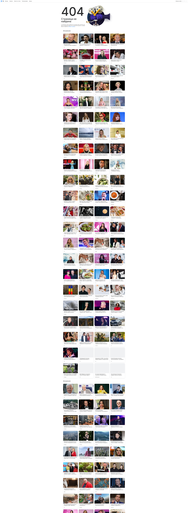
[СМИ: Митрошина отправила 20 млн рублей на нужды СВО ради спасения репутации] (86, 119)
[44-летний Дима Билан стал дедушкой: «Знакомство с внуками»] (86, 41)
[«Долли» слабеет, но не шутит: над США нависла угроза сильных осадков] (70, 308)
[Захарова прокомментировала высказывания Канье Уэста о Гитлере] (70, 119)
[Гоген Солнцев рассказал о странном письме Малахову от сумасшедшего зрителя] (86, 88)
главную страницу (71, 26)
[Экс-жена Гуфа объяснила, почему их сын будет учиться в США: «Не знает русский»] (70, 417)
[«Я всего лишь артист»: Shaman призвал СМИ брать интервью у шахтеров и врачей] (101, 386)
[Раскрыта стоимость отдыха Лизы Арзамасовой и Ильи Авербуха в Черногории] (70, 198)
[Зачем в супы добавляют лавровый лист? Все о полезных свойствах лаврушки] (101, 182)
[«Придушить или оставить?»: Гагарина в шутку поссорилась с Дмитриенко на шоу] (86, 245)
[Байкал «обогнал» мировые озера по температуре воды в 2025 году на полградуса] (86, 135)
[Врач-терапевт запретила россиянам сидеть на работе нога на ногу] (117, 182)
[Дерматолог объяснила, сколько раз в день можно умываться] (101, 245)
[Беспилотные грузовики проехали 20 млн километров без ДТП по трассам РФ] (86, 323)
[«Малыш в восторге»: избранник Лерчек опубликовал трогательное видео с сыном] (86, 292)
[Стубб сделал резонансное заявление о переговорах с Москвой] (101, 166)
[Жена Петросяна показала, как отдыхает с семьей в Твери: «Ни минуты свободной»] (101, 119)
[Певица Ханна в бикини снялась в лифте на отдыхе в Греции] (117, 402)
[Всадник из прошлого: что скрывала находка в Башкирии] (101, 339)
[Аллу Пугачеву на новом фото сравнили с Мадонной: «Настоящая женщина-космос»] (70, 182)
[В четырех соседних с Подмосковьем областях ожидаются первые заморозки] (86, 182)
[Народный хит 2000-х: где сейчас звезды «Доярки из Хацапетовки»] (101, 355)
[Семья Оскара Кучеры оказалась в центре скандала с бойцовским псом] (86, 469)
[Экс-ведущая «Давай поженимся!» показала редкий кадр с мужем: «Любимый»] (101, 41)
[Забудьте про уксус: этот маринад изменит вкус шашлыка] (86, 485)
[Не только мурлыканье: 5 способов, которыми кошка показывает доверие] (101, 370)
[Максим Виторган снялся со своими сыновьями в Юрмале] (70, 260)
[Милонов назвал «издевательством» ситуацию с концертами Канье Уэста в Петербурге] (70, 41)
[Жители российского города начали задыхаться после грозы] (117, 433)
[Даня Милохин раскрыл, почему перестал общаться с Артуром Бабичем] (86, 103)
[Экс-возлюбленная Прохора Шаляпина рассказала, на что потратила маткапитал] (101, 454)
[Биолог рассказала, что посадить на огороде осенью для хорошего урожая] (70, 370)
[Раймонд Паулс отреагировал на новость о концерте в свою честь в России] (70, 454)
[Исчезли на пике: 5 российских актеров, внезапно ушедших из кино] (101, 151)
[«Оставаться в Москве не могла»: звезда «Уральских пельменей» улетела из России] (86, 72)
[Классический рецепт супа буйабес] (117, 198)
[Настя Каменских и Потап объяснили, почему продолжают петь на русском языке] (70, 339)
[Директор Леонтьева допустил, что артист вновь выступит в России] (101, 323)
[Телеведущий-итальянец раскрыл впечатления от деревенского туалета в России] (86, 355)
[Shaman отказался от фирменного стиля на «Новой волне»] (117, 485)
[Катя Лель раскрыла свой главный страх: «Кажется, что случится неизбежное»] (86, 308)
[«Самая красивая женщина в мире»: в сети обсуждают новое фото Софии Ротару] (70, 213)
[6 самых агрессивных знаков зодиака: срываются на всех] (86, 213)
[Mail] (1, 1)
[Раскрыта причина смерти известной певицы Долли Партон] (70, 166)
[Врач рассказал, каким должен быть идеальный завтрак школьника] (86, 198)
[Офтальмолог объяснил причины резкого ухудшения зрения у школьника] (70, 386)
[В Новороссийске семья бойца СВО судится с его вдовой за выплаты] (70, 151)
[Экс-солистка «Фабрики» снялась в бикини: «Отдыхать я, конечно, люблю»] (70, 245)
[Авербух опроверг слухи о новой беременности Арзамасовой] (86, 339)
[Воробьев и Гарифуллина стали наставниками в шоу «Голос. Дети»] (117, 260)
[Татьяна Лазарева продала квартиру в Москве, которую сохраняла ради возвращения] (117, 88)
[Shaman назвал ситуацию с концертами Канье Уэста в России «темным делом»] (101, 308)
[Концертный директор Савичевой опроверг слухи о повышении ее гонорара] (117, 119)
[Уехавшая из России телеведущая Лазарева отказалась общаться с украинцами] (117, 166)
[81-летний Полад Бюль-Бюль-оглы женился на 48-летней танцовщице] (117, 469)
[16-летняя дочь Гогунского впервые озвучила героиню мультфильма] (117, 370)
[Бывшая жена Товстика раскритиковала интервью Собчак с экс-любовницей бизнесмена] (70, 88)
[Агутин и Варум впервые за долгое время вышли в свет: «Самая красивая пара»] (70, 276)
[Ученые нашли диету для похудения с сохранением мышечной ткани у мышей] (117, 213)
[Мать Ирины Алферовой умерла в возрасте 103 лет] (117, 417)
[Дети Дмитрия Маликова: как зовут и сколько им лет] (101, 72)
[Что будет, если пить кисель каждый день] (86, 56)
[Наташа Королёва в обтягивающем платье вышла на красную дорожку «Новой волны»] (101, 469)
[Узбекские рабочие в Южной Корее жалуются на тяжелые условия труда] (70, 433)
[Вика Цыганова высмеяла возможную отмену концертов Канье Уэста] (117, 103)
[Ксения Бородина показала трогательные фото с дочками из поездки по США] (117, 355)
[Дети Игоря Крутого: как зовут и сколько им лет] (117, 41)
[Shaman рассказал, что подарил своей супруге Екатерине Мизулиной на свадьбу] (101, 485)
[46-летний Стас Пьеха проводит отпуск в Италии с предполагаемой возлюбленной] (117, 135)
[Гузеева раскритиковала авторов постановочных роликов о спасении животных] (101, 417)
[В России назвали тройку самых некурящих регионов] (101, 292)
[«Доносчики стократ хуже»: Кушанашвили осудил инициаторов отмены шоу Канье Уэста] (117, 56)
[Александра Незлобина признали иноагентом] (86, 417)
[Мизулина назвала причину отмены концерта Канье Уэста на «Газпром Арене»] (86, 166)
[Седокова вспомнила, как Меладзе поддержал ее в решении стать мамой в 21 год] (101, 276)
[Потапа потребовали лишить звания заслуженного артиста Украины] (117, 339)
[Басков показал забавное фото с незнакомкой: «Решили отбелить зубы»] (70, 323)
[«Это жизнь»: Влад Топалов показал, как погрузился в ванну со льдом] (101, 198)
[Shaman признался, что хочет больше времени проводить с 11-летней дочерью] (86, 454)
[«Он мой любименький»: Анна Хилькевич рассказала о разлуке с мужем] (117, 276)
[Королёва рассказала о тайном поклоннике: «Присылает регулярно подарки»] (101, 229)
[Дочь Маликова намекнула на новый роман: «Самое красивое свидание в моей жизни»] (117, 245)
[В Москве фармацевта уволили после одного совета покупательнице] (117, 72)
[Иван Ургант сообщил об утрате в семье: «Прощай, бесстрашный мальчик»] (117, 454)
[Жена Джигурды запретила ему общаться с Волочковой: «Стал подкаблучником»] (101, 88)
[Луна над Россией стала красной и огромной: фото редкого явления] (101, 213)
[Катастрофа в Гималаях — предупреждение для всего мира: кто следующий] (70, 469)
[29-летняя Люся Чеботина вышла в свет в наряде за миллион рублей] (70, 103)
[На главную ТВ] (3, 1)
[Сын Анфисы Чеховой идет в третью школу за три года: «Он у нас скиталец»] (101, 103)
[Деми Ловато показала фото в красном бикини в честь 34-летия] (86, 402)
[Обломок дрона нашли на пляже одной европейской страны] (70, 292)
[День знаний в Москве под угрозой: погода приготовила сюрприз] (86, 501)
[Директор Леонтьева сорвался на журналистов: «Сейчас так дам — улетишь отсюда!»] (101, 433)
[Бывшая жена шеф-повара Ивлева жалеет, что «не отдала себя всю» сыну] (70, 72)
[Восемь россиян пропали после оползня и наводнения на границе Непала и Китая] (70, 501)
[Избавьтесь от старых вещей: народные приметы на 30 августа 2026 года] (70, 485)
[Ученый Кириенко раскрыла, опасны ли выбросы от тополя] (70, 402)
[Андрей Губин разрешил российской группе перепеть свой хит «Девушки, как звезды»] (70, 355)
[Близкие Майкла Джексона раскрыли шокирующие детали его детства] (86, 433)
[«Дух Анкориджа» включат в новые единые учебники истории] (117, 229)
